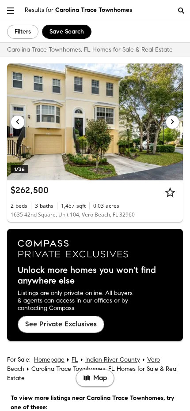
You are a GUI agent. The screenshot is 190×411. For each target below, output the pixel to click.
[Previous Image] (18, 122)
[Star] (170, 192)
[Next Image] (173, 122)
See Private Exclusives (61, 324)
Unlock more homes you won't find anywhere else (87, 275)
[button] (10, 10)
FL (75, 359)
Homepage (49, 359)
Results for (78, 10)
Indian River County (112, 359)
